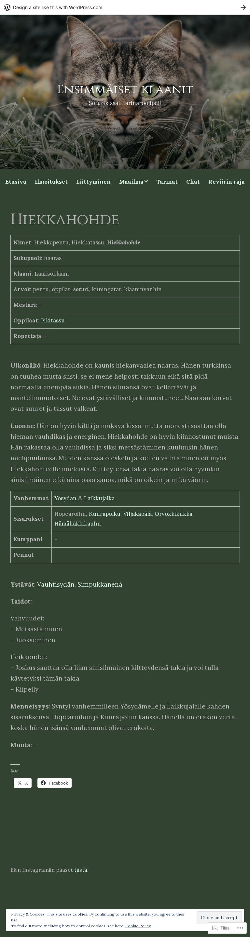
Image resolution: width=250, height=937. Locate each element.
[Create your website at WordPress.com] (125, 7)
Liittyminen (93, 181)
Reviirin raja (226, 181)
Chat (193, 181)
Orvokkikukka (173, 513)
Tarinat (167, 181)
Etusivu (15, 181)
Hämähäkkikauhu (77, 523)
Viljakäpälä (137, 513)
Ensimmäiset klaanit (125, 89)
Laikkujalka (99, 498)
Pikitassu (53, 320)
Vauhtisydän (56, 584)
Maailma (131, 181)
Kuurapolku (104, 513)
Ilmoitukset (51, 181)
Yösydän (65, 498)
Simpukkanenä (99, 584)
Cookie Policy (138, 925)
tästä (80, 869)
